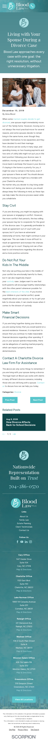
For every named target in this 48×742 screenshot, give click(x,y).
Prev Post (10, 400)
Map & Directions (23, 569)
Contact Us (24, 530)
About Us (24, 516)
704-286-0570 (24, 486)
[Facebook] (17, 541)
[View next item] (14, 434)
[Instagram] (30, 541)
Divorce (17, 392)
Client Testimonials (24, 527)
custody (10, 281)
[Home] (18, 6)
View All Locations (24, 699)
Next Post (38, 400)
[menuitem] (12, 729)
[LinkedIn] (26, 541)
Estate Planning (24, 523)
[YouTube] (21, 541)
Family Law (24, 520)
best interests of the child (17, 292)
